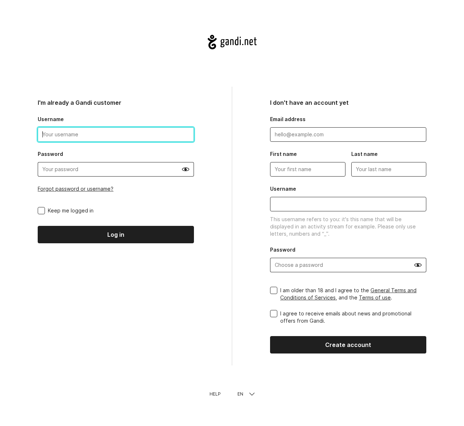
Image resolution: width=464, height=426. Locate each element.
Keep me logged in (71, 210)
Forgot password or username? (75, 189)
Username (51, 119)
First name (283, 154)
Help (215, 394)
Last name (364, 154)
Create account (348, 344)
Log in (115, 234)
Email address (288, 119)
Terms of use (375, 297)
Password (50, 154)
